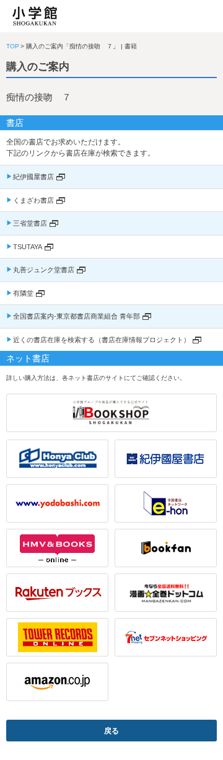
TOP (12, 46)
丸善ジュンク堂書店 (43, 269)
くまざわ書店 (33, 200)
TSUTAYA (27, 246)
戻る (111, 731)
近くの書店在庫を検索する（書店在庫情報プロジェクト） (101, 339)
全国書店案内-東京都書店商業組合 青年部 (76, 316)
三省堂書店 (30, 223)
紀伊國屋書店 (33, 176)
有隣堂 (23, 293)
